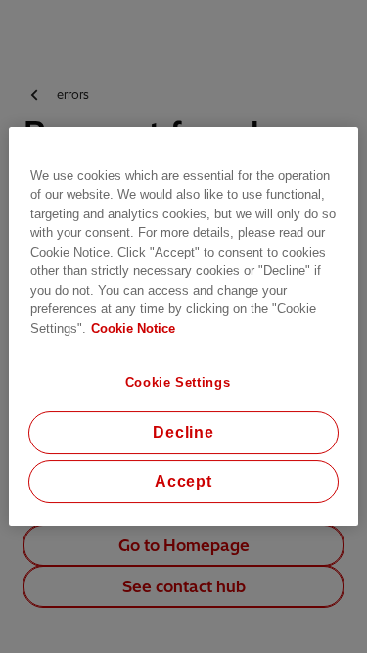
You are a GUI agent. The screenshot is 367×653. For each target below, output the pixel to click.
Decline (183, 432)
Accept (183, 481)
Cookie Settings (178, 382)
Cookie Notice (133, 328)
